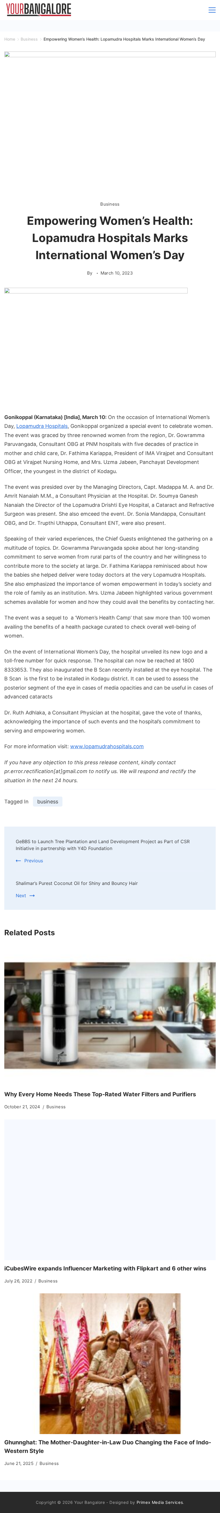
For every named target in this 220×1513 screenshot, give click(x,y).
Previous (33, 860)
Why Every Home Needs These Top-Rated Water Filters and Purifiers (100, 1094)
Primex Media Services (160, 1502)
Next (21, 895)
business (47, 802)
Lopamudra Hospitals (42, 426)
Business (109, 204)
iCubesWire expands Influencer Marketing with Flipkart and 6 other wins (105, 1268)
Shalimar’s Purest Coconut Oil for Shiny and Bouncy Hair (77, 883)
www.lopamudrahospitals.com (107, 746)
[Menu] (212, 10)
